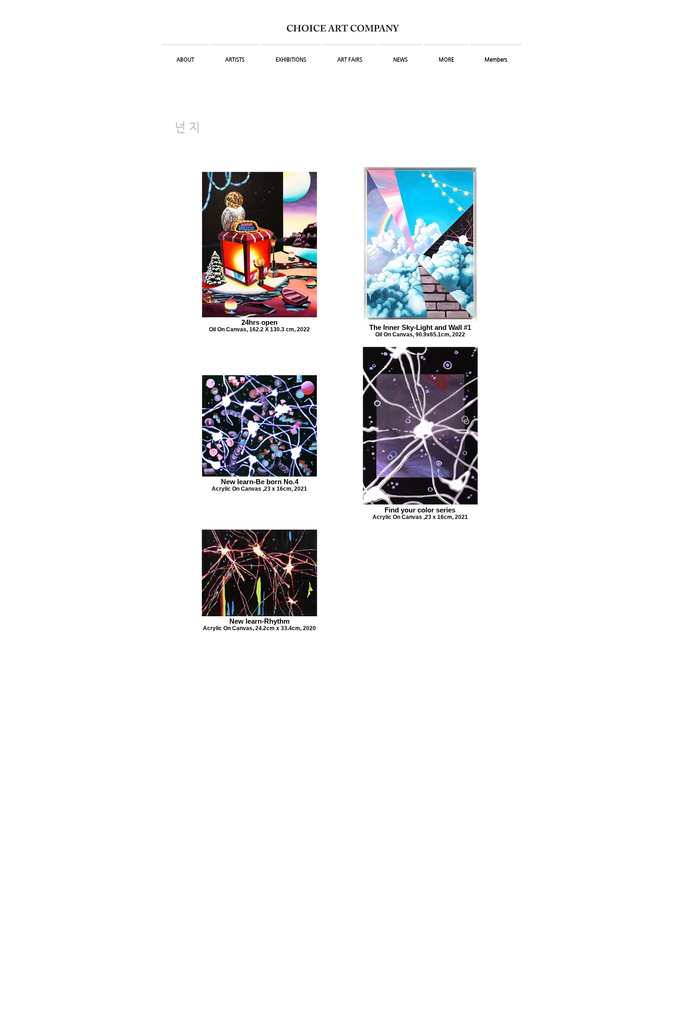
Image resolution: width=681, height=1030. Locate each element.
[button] (185, 55)
